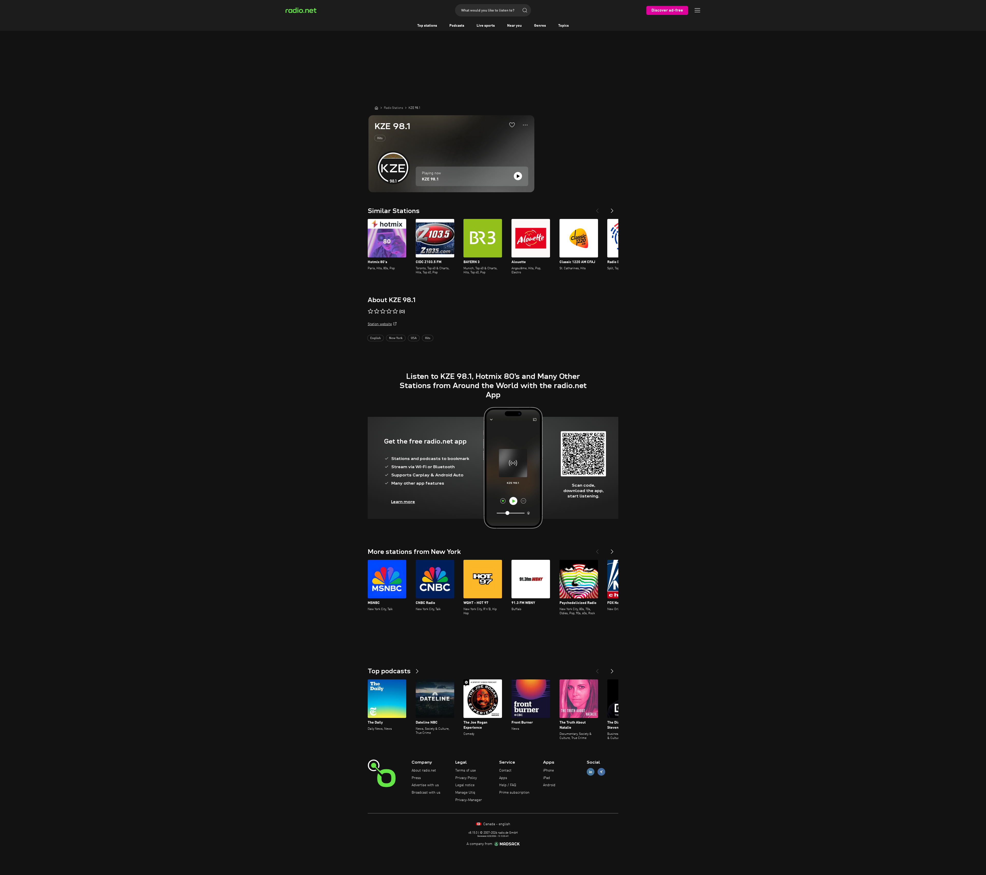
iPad (546, 778)
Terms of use (465, 770)
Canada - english (496, 824)
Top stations (427, 25)
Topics (563, 25)
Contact (505, 770)
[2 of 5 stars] (377, 311)
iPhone (548, 770)
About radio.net (424, 770)
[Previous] (597, 209)
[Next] (612, 209)
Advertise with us (425, 785)
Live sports (486, 25)
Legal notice (465, 785)
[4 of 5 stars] (389, 311)
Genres (540, 25)
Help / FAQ (507, 785)
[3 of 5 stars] (383, 311)
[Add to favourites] (512, 125)
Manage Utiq (465, 792)
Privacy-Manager (468, 800)
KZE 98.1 (430, 179)
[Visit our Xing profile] (601, 771)
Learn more (403, 501)
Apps (503, 778)
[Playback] (518, 176)
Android (549, 785)
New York (396, 338)
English (375, 338)
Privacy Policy (466, 778)
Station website (380, 324)
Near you (514, 25)
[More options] (525, 125)
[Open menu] (697, 10)
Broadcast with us (426, 792)
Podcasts (456, 25)
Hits (380, 138)
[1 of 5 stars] (370, 311)
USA (414, 338)
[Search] (525, 10)
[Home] (376, 108)
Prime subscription (514, 792)
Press (416, 778)
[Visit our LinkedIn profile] (591, 771)
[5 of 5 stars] (395, 311)
